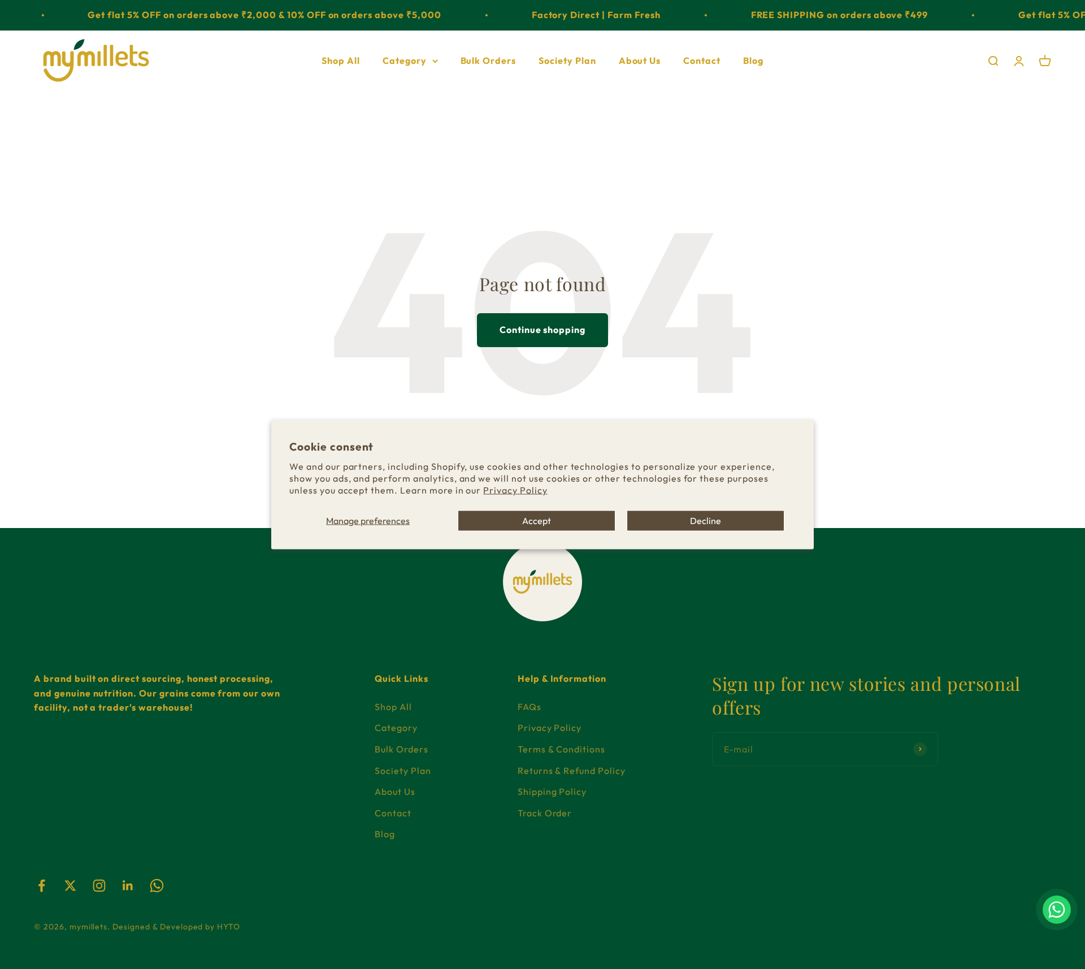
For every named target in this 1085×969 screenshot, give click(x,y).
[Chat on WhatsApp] (1057, 910)
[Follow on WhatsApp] (156, 885)
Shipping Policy (552, 791)
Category (405, 60)
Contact (702, 60)
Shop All (341, 60)
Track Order (545, 813)
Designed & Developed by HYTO (176, 927)
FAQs (529, 706)
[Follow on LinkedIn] (128, 885)
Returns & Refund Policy (572, 770)
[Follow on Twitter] (70, 885)
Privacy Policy (515, 489)
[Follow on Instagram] (99, 885)
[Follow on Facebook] (41, 885)
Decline (705, 520)
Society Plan (567, 60)
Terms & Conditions (561, 749)
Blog (753, 60)
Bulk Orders (489, 60)
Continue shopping (542, 329)
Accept (536, 520)
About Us (640, 60)
